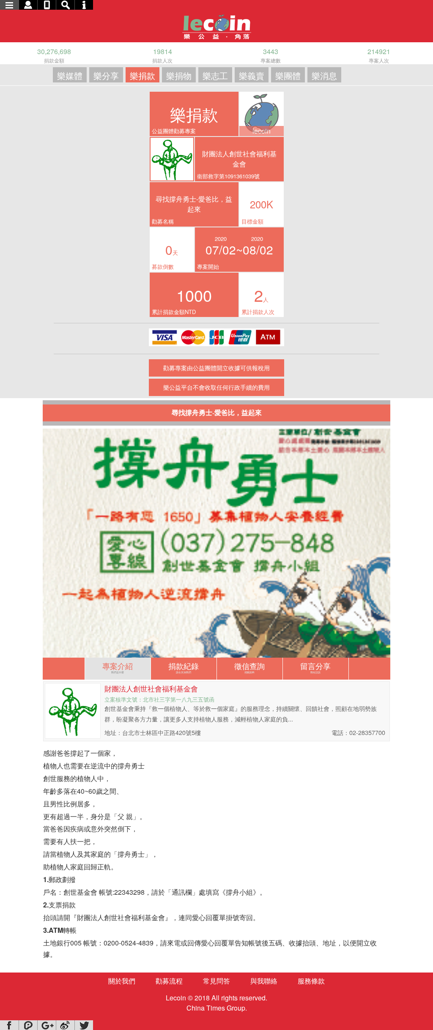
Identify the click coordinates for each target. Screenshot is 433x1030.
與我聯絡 (263, 981)
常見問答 (216, 981)
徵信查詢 (249, 667)
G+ (46, 1025)
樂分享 (106, 75)
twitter (83, 1025)
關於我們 (121, 981)
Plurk (28, 1025)
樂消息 (324, 75)
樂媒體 (69, 75)
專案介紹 (117, 667)
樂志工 (215, 75)
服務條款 (311, 981)
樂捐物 (179, 75)
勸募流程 (169, 981)
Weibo (65, 1025)
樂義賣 (251, 75)
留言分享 (315, 667)
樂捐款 (142, 75)
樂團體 (288, 75)
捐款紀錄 (183, 667)
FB (9, 1025)
